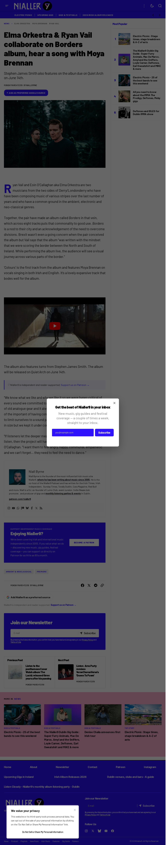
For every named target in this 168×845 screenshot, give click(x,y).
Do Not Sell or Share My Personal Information (42, 832)
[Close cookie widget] (74, 810)
